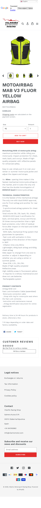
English (24, 1)
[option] (10, 75)
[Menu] (37, 23)
